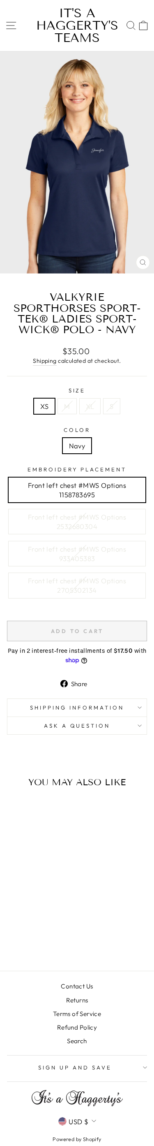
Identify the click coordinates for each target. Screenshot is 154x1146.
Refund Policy (77, 1027)
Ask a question (77, 725)
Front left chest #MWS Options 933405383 (77, 554)
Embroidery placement (77, 469)
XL (90, 406)
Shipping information (77, 707)
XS (44, 406)
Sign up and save (75, 1067)
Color (77, 430)
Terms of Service (77, 1014)
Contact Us (77, 986)
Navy (77, 445)
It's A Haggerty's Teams (77, 25)
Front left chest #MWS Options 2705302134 (77, 585)
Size (77, 390)
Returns (77, 1000)
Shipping (44, 360)
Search (77, 1041)
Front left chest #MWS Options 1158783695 (77, 490)
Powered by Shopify (77, 1139)
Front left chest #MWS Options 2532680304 (77, 522)
